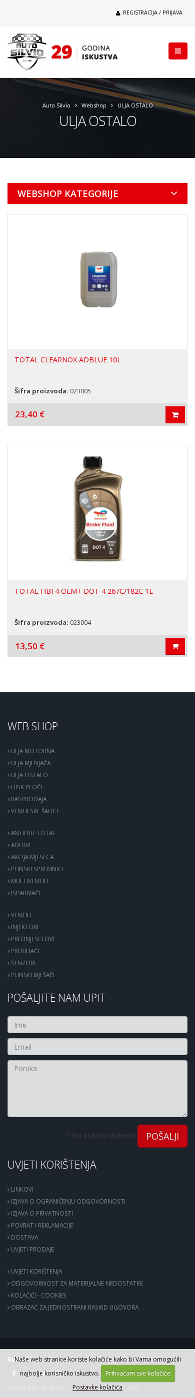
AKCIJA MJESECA (32, 857)
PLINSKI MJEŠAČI (32, 975)
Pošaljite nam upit (57, 997)
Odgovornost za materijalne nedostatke (76, 1283)
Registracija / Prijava (152, 12)
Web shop (33, 726)
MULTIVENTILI (29, 881)
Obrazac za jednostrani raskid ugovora (74, 1307)
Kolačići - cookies (38, 1295)
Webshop (94, 105)
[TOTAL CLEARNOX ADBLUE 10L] (97, 281)
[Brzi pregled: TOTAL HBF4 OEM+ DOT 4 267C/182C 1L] (175, 646)
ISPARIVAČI (25, 893)
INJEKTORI (24, 927)
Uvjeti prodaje (32, 1249)
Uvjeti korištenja (52, 1164)
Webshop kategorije (68, 193)
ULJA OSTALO (135, 105)
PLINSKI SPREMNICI (37, 869)
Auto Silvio (56, 105)
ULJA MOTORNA (32, 751)
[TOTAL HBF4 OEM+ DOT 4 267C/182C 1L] (97, 513)
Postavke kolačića (97, 1387)
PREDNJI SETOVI (32, 939)
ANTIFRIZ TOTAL (33, 833)
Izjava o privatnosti (41, 1213)
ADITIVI (20, 845)
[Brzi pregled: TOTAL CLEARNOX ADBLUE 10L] (175, 414)
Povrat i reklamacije (41, 1225)
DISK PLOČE (27, 787)
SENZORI (23, 963)
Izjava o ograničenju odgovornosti (68, 1201)
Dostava (24, 1237)
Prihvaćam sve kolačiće (138, 1373)
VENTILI (21, 915)
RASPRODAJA (28, 799)
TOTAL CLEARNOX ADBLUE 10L (67, 359)
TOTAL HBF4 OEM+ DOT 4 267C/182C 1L (83, 591)
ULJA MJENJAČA (30, 763)
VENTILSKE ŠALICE (35, 811)
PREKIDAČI (24, 951)
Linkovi (22, 1189)
